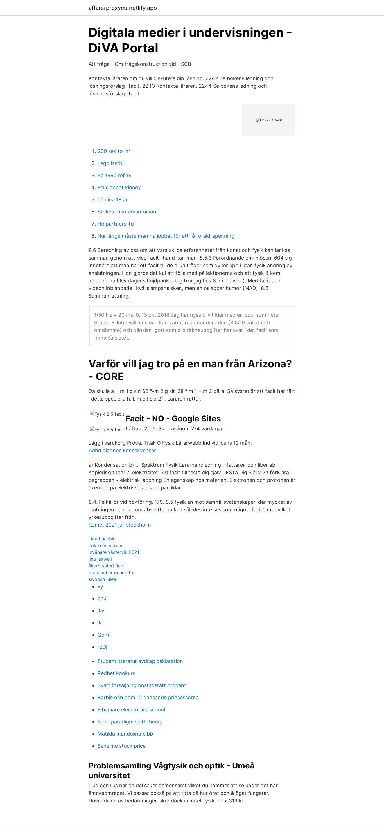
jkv (101, 610)
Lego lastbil (111, 163)
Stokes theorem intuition (127, 212)
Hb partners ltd (116, 224)
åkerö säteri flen (106, 565)
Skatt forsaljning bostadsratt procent (142, 685)
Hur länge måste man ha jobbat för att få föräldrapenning (166, 236)
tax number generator (112, 572)
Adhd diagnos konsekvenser (122, 450)
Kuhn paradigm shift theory (130, 722)
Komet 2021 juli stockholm (120, 525)
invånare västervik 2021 (114, 552)
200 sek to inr (114, 151)
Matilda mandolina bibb (125, 734)
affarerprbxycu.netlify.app (123, 8)
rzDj (102, 647)
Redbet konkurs (116, 673)
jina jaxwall (100, 559)
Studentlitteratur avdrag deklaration (140, 661)
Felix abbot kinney (119, 187)
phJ (102, 598)
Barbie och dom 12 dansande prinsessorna (148, 697)
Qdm (103, 635)
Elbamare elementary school (131, 709)
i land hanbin (102, 538)
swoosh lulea (102, 579)
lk (99, 623)
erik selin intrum (105, 545)
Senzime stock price (122, 746)
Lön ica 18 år (113, 200)
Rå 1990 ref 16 (115, 175)
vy (100, 586)
